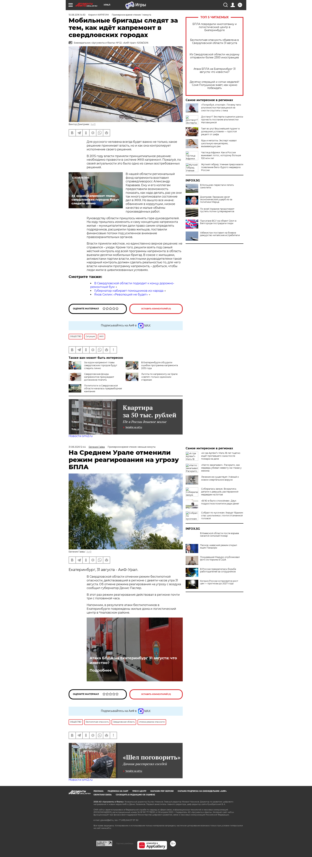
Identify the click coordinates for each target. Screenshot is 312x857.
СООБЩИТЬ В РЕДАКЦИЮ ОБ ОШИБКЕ (135, 795)
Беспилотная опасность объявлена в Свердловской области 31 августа (214, 41)
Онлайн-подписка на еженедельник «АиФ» (202, 791)
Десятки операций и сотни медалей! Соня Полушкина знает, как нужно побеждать (214, 85)
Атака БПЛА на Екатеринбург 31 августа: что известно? (215, 70)
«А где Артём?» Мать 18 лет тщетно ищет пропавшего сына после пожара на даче (220, 456)
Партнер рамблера (124, 843)
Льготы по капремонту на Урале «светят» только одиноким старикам (159, 377)
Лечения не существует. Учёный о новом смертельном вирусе (220, 478)
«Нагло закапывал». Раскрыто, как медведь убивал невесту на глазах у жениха (221, 468)
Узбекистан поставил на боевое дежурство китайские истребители (220, 234)
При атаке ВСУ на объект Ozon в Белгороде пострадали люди (218, 222)
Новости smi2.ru (81, 436)
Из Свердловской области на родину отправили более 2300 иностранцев (214, 56)
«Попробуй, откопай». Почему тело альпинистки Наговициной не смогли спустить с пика (221, 107)
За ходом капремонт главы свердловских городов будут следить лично (100, 365)
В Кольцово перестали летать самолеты (217, 186)
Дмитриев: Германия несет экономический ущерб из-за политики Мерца (216, 199)
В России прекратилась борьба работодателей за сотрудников (218, 570)
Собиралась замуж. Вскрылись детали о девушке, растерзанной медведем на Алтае (219, 491)
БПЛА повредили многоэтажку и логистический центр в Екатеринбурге (214, 27)
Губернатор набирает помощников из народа (128, 290)
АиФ (93, 124)
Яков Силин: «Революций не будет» (121, 294)
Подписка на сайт (118, 791)
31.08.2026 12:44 (77, 446)
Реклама (98, 791)
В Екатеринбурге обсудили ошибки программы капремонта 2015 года (159, 365)
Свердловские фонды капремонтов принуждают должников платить (99, 377)
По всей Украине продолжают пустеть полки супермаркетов (217, 210)
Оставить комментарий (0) (156, 309)
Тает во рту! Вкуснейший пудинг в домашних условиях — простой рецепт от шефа (220, 131)
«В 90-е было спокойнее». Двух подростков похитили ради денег (220, 502)
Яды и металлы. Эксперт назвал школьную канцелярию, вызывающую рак (219, 143)
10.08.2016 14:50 (77, 14)
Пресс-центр (139, 791)
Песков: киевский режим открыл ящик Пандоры (218, 546)
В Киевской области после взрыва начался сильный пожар (219, 534)
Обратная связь (103, 795)
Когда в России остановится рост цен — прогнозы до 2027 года (219, 582)
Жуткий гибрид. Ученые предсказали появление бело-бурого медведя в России (222, 167)
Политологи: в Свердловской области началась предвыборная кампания (103, 388)
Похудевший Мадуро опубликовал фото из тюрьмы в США (220, 558)
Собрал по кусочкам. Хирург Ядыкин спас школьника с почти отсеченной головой (222, 515)
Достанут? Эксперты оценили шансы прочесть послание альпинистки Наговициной (222, 119)
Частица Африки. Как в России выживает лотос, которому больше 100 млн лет (221, 155)
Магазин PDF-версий (162, 791)
